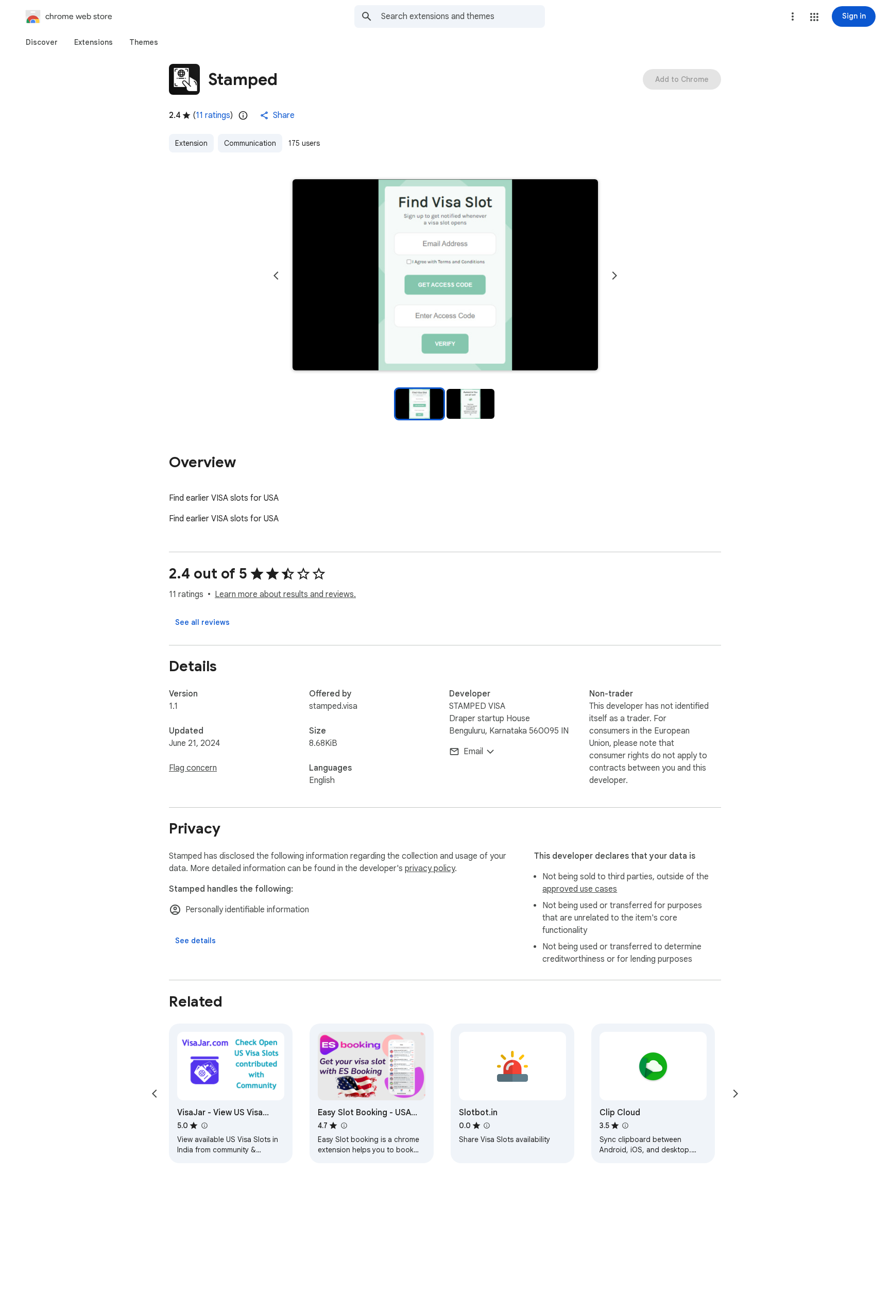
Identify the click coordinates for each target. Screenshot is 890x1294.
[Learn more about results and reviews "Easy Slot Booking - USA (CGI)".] (343, 1125)
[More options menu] (792, 16)
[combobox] (463, 16)
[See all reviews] (202, 622)
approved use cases (579, 889)
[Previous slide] (276, 275)
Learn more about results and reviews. (285, 594)
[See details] (195, 940)
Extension (191, 143)
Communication (250, 143)
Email (473, 751)
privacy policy (430, 868)
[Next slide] (614, 275)
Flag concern (193, 768)
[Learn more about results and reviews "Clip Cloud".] (625, 1125)
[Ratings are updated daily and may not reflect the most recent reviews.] (243, 115)
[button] (814, 17)
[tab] (42, 42)
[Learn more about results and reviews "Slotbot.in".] (486, 1125)
